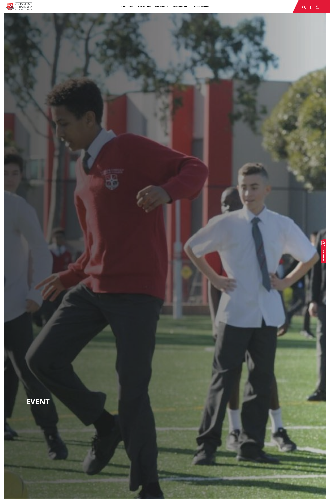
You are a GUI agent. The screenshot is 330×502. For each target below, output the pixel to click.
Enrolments (161, 6)
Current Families (200, 6)
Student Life (144, 6)
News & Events (179, 6)
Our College (127, 6)
